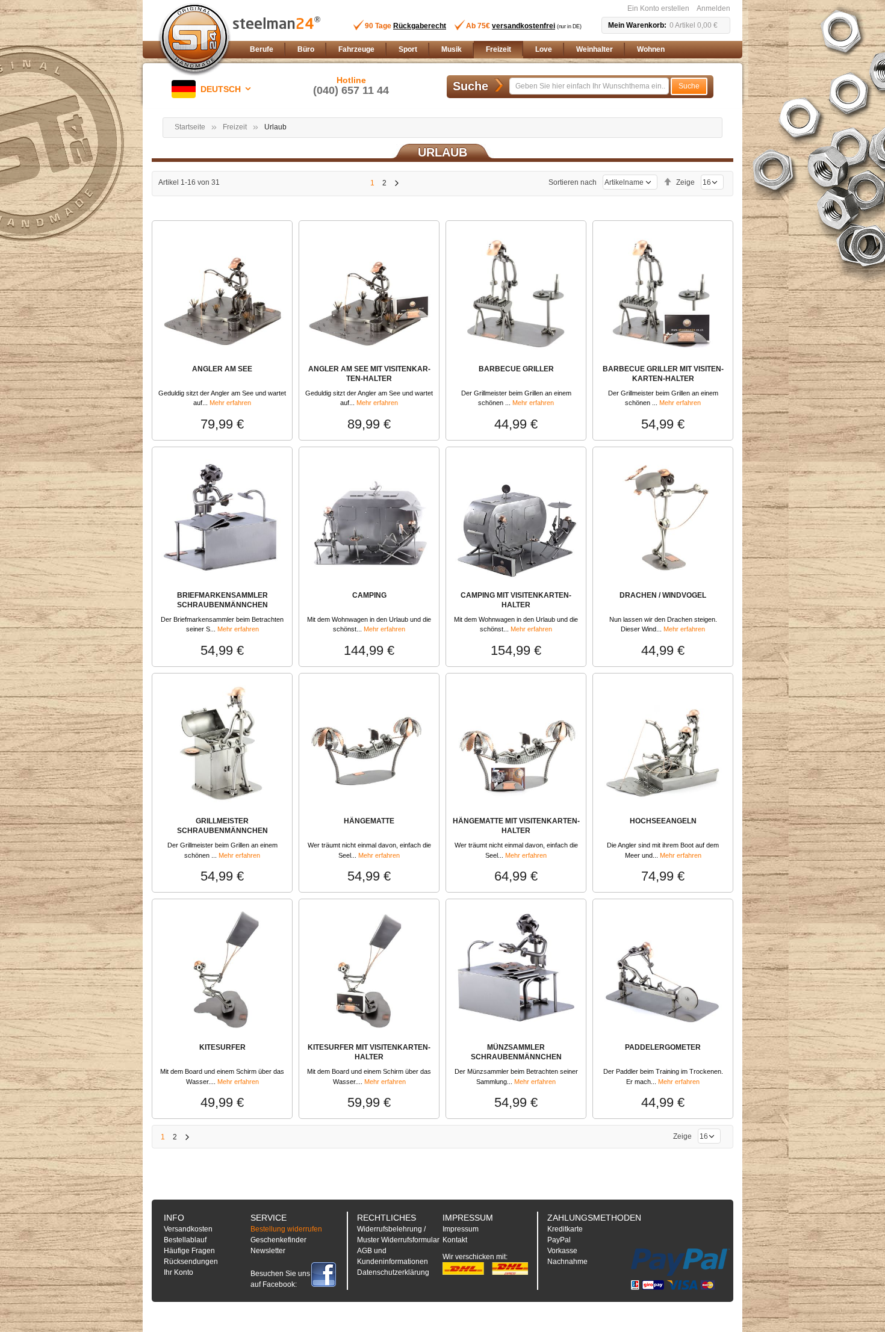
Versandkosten (188, 1229)
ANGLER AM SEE (222, 369)
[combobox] (589, 86)
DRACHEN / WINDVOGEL (663, 595)
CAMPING (369, 595)
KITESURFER (222, 1047)
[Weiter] (396, 183)
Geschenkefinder (278, 1240)
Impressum (460, 1229)
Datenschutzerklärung (393, 1272)
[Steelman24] (194, 39)
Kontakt (454, 1240)
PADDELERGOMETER (663, 1047)
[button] (213, 89)
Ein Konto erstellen (658, 8)
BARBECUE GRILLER (516, 369)
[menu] (487, 49)
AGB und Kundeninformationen (392, 1256)
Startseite (190, 127)
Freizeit (235, 127)
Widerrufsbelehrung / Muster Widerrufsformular (398, 1234)
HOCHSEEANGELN (663, 821)
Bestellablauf (185, 1240)
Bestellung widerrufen (286, 1229)
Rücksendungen (191, 1261)
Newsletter (267, 1251)
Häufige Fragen (189, 1251)
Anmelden (713, 8)
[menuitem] (261, 49)
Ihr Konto (178, 1272)
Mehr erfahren (230, 402)
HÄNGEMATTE (369, 821)
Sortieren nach (572, 182)
